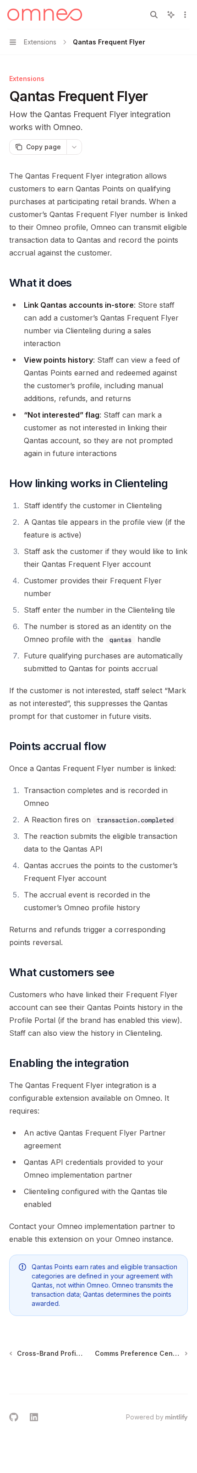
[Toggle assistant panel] (171, 15)
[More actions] (185, 14)
